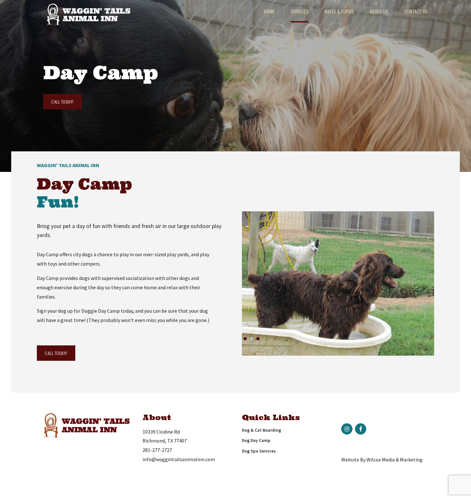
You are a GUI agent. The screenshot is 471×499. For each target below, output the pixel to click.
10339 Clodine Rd (161, 431)
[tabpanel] (338, 283)
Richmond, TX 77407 (165, 440)
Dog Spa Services (259, 451)
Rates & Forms (339, 11)
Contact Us (416, 11)
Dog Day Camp (256, 440)
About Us (379, 11)
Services (300, 11)
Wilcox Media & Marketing (395, 459)
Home (269, 11)
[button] (262, 284)
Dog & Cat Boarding (261, 430)
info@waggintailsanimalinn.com (179, 459)
